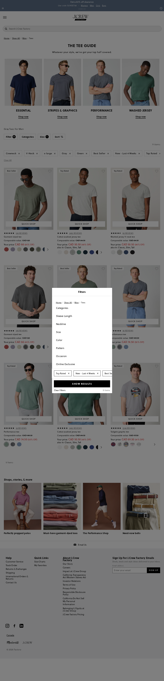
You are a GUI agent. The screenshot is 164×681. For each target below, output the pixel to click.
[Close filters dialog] (108, 292)
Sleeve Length (64, 316)
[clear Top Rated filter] (68, 373)
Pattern (60, 348)
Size (58, 332)
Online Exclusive (65, 364)
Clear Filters (60, 390)
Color (59, 340)
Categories (62, 308)
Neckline (61, 324)
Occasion (61, 356)
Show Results (82, 383)
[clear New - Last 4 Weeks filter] (97, 373)
